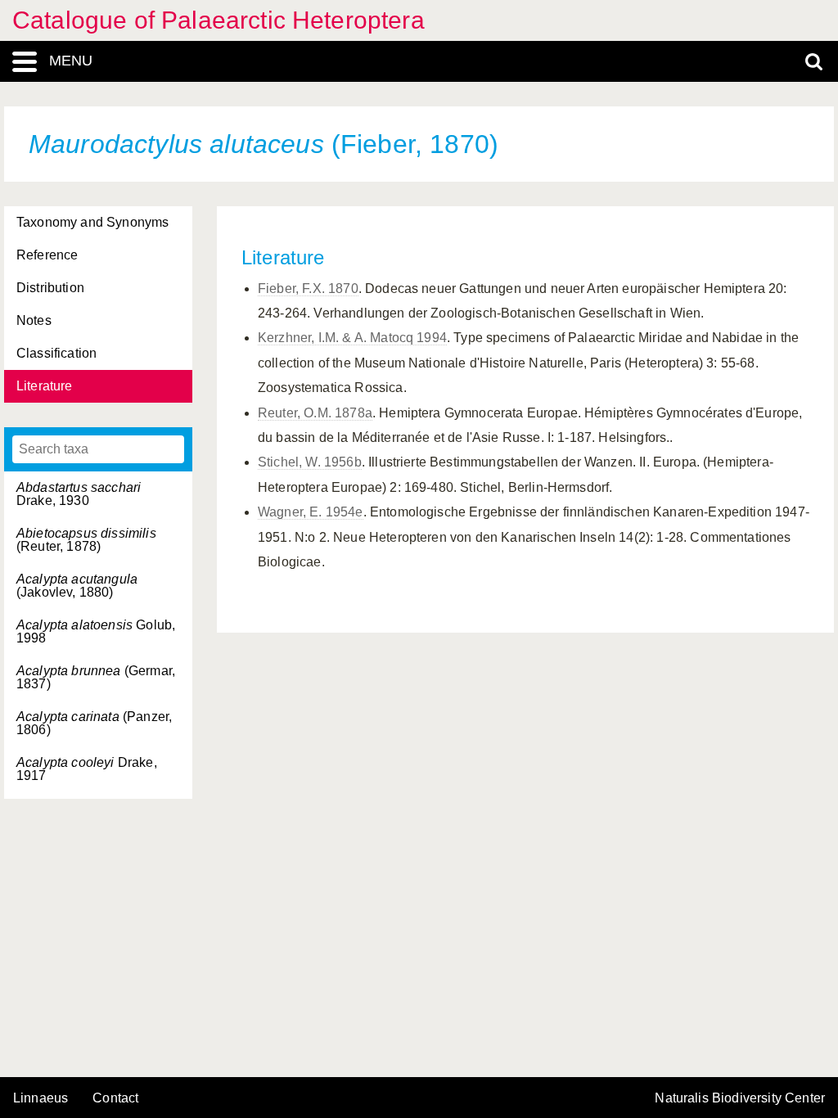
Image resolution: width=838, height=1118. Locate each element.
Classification (56, 353)
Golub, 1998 (95, 631)
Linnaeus (40, 1098)
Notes (34, 320)
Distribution (50, 288)
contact (115, 1098)
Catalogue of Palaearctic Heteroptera (218, 20)
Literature (44, 386)
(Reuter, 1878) (86, 539)
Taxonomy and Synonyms (92, 222)
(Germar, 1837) (95, 677)
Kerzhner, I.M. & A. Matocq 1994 (352, 338)
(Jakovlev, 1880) (76, 585)
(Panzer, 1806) (94, 723)
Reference (47, 255)
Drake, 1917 (86, 768)
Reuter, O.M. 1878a (315, 413)
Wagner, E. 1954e (310, 512)
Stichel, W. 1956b (310, 462)
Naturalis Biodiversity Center (740, 1098)
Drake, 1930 (78, 493)
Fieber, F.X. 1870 (308, 288)
